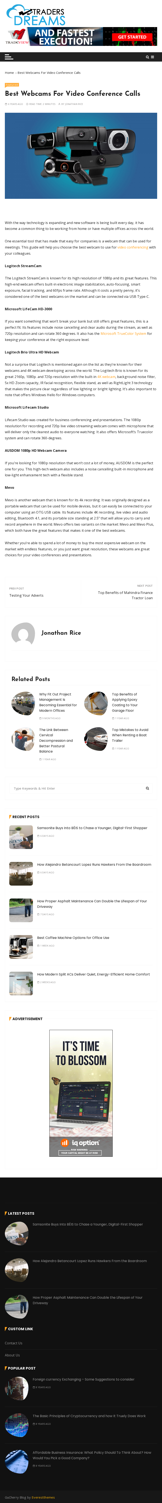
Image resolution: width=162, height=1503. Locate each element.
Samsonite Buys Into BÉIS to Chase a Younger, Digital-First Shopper (92, 828)
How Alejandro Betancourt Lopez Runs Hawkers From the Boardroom (94, 864)
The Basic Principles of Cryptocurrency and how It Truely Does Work (89, 1416)
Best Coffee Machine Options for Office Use (73, 937)
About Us (12, 1355)
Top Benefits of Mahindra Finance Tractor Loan (125, 595)
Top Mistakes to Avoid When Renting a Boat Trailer (130, 735)
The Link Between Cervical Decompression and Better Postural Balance (56, 740)
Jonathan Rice (74, 104)
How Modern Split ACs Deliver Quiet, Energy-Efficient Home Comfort (93, 974)
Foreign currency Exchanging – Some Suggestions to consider (84, 1379)
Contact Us (14, 1343)
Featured (12, 84)
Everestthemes (43, 1497)
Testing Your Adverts (26, 595)
